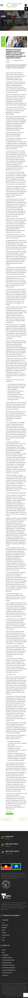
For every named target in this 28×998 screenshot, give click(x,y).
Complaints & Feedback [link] (8, 967)
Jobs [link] (3, 952)
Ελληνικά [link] (4, 927)
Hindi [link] (3, 930)
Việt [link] (3, 940)
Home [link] (11, 20)
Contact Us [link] (5, 975)
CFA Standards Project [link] (8, 960)
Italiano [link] (4, 932)
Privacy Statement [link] (7, 972)
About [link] (4, 950)
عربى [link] (3, 922)
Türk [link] (3, 937)
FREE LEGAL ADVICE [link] (12, 851)
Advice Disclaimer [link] (7, 962)
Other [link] (8, 60)
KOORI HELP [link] (9, 836)
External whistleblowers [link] (8, 970)
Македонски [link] (6, 935)
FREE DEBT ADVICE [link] (11, 844)
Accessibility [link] (5, 920)
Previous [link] (6, 819)
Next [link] (22, 819)
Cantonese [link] (5, 925)
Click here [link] (7, 838)
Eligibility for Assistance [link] (8, 965)
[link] (26, 8)
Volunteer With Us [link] (7, 957)
